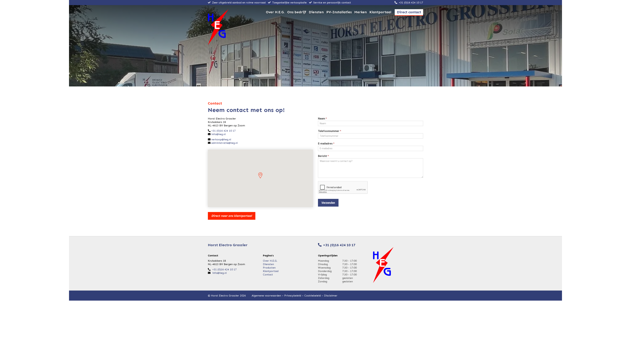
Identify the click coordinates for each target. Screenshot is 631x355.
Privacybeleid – (294, 295)
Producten (269, 267)
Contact (268, 274)
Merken (360, 12)
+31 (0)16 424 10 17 (410, 2)
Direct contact (409, 12)
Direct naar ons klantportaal (231, 216)
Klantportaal (380, 12)
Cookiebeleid (312, 295)
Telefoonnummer (329, 131)
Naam (322, 118)
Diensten (316, 12)
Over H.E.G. (275, 12)
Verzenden (328, 202)
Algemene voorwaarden (266, 295)
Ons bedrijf (296, 12)
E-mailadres (326, 143)
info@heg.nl (218, 134)
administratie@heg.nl (224, 142)
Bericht (323, 156)
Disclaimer (330, 295)
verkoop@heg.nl (221, 139)
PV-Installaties (339, 12)
